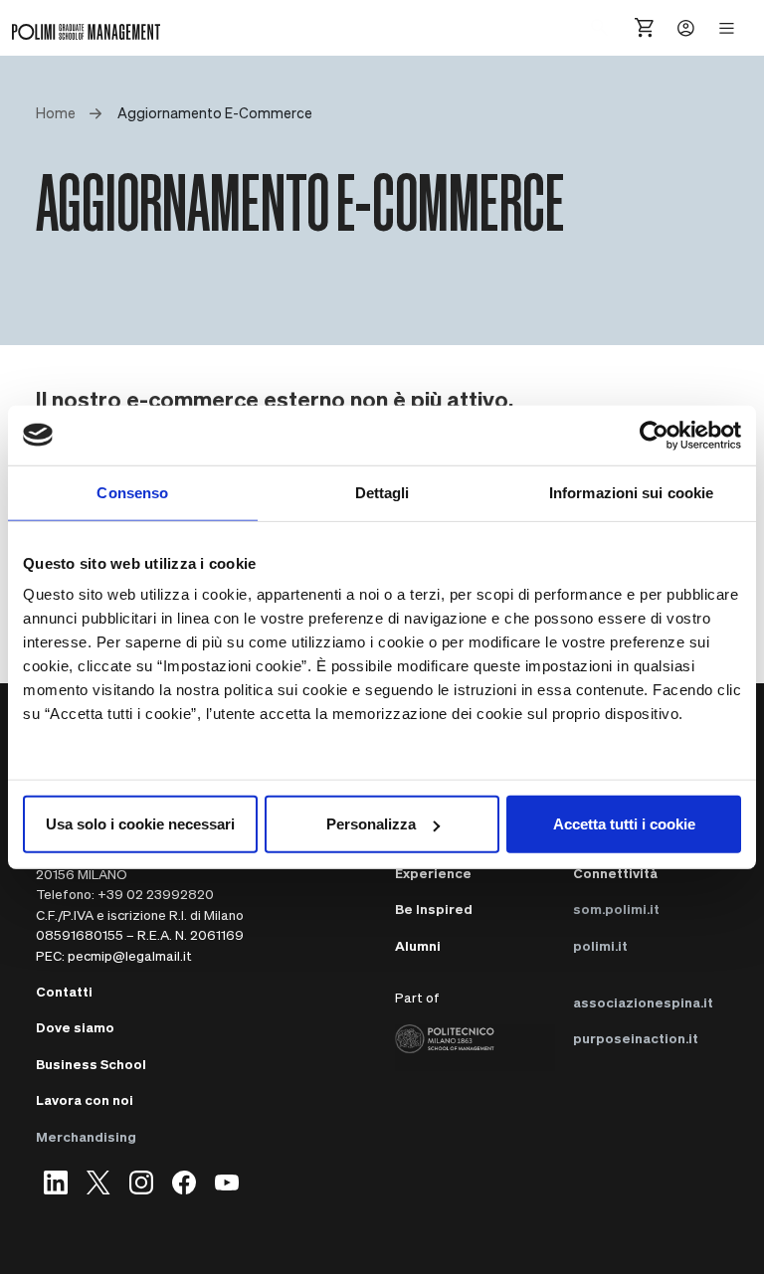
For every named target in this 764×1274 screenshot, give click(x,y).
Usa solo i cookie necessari (140, 824)
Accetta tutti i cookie (624, 824)
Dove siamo (75, 1026)
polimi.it (600, 945)
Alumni (418, 945)
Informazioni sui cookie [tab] (631, 491)
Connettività (615, 872)
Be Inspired (434, 908)
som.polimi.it (616, 908)
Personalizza (371, 824)
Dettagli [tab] (382, 491)
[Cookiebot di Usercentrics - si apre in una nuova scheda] (654, 435)
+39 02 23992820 (155, 893)
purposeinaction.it (635, 1037)
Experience (433, 872)
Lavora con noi (84, 1099)
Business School (91, 1063)
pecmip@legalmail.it (130, 955)
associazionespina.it (643, 1002)
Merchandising (86, 1136)
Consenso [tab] (132, 491)
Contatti (64, 991)
